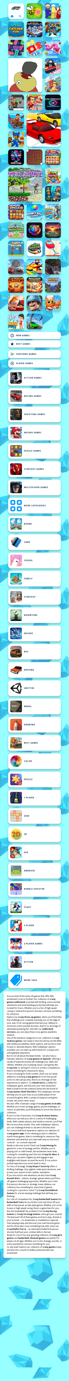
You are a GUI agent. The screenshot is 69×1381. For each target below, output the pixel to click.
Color (28, 761)
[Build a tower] (53, 84)
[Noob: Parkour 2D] (53, 285)
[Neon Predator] (53, 102)
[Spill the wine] (53, 248)
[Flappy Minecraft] (53, 230)
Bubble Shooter (34, 889)
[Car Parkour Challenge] (34, 321)
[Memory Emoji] (16, 212)
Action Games (33, 378)
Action (28, 962)
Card (27, 542)
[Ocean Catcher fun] (16, 29)
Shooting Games (34, 414)
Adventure (31, 615)
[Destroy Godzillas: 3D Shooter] (34, 29)
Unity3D (29, 688)
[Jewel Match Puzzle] (53, 175)
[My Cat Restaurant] (53, 303)
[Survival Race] (44, 130)
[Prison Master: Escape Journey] (53, 266)
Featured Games (23, 354)
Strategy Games (34, 469)
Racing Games (33, 396)
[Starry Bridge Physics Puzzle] (16, 230)
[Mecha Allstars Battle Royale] (53, 29)
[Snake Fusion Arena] (53, 47)
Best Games (20, 344)
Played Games (21, 363)
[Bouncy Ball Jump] (34, 212)
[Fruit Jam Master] (34, 47)
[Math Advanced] (16, 321)
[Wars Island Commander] (34, 303)
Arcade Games (33, 432)
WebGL (28, 706)
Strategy (30, 597)
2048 (26, 816)
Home (16, 8)
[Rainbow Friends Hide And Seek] (53, 11)
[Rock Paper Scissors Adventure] (34, 285)
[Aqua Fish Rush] (53, 193)
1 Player (29, 798)
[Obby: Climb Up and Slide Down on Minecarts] (53, 66)
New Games (20, 336)
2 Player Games (33, 944)
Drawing (29, 725)
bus (26, 652)
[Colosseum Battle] (16, 285)
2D (25, 834)
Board (28, 524)
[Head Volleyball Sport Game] (34, 102)
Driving (29, 670)
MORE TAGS (30, 980)
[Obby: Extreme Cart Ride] (16, 120)
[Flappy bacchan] (16, 248)
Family (28, 578)
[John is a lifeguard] (25, 184)
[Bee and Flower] (34, 11)
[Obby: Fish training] (34, 266)
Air (26, 852)
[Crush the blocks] (16, 47)
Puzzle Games (32, 451)
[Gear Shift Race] (16, 266)
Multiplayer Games (36, 487)
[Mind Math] (34, 230)
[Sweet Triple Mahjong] (53, 157)
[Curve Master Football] (34, 248)
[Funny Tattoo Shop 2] (16, 303)
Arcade (28, 633)
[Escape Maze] (34, 157)
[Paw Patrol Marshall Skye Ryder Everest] (16, 139)
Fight (27, 907)
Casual (28, 560)
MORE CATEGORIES (35, 505)
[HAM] (25, 75)
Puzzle (28, 779)
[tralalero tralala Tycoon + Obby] (53, 212)
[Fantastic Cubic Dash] (16, 102)
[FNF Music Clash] (16, 157)
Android (29, 871)
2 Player (29, 925)
